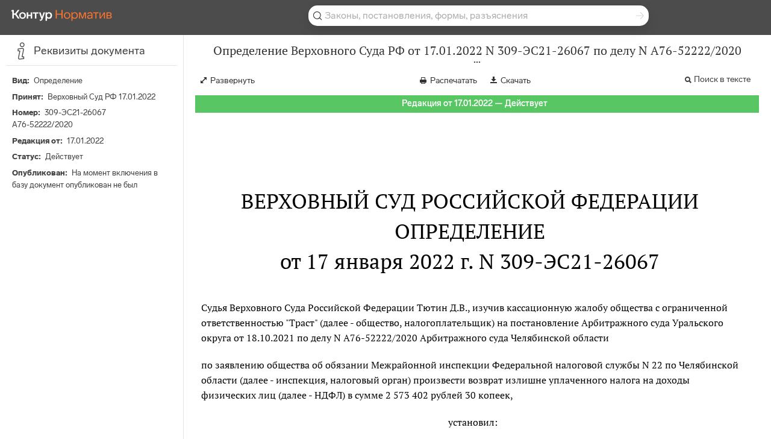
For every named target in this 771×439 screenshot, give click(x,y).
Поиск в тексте (722, 79)
